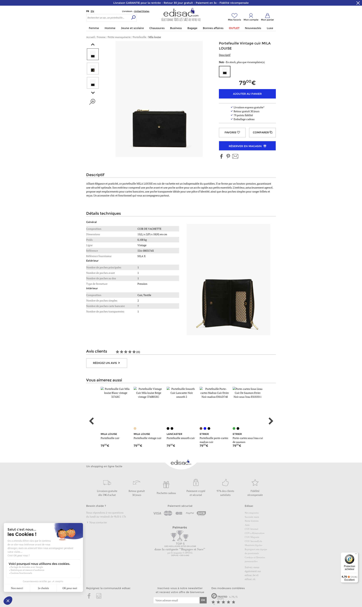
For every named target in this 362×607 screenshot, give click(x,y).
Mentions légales (253, 545)
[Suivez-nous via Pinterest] (228, 156)
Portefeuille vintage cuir (147, 438)
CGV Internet (251, 529)
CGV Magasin (252, 537)
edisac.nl (250, 579)
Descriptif (224, 55)
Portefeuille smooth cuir (181, 438)
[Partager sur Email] (235, 156)
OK (203, 600)
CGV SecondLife (253, 541)
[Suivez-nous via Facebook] (221, 156)
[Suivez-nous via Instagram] (99, 596)
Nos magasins (252, 512)
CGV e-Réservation (255, 533)
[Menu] (356, 554)
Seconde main (252, 516)
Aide (247, 525)
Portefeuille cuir (110, 438)
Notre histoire (252, 520)
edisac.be (250, 575)
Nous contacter (98, 522)
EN (92, 11)
